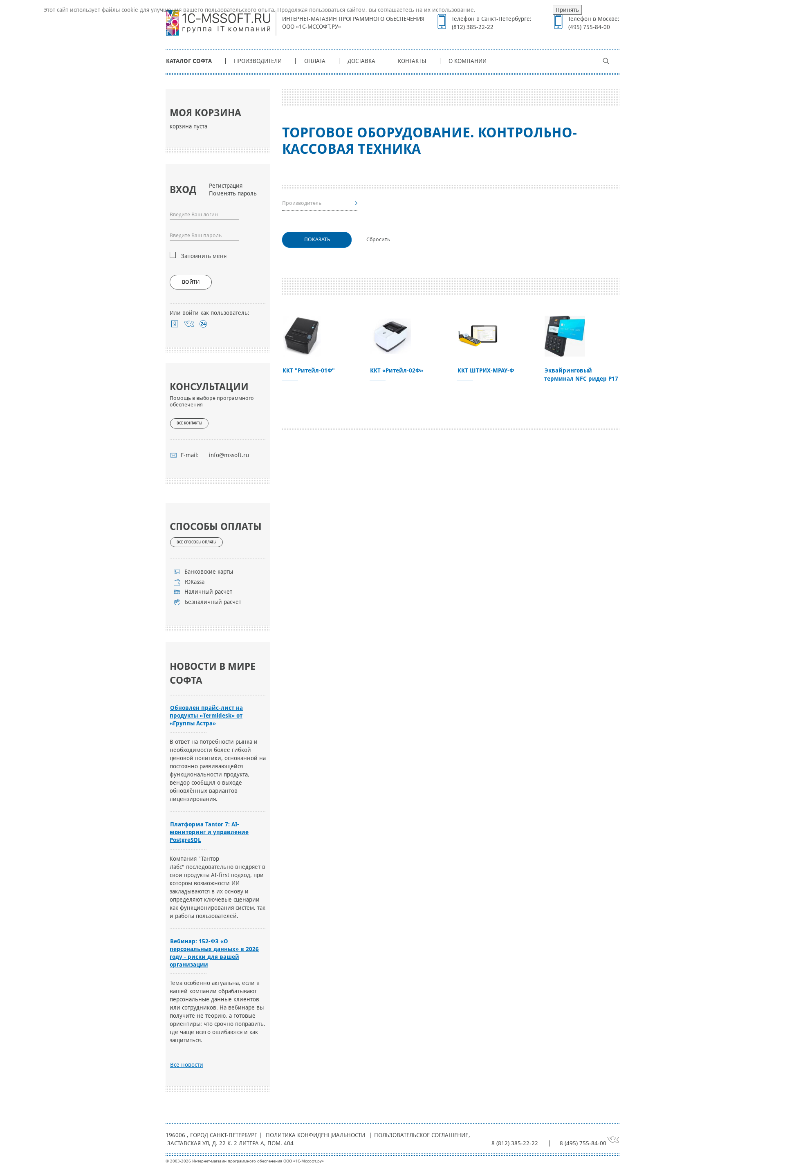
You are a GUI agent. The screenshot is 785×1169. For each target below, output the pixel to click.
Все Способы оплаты (196, 542)
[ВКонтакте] (189, 324)
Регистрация (225, 185)
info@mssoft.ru (229, 455)
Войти (191, 282)
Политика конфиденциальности (315, 1135)
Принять (567, 10)
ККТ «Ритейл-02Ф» (396, 370)
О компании (468, 61)
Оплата (314, 61)
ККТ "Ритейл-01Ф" (309, 370)
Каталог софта (189, 61)
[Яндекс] (175, 324)
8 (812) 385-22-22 (514, 1143)
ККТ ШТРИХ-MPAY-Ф (486, 370)
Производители (258, 61)
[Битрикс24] (203, 324)
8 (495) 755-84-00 (583, 1143)
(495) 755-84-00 (589, 27)
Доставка (361, 61)
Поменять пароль (233, 193)
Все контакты (189, 423)
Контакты (412, 61)
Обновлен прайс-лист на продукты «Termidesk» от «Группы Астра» (206, 716)
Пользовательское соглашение (421, 1135)
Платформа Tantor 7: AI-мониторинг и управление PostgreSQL (209, 832)
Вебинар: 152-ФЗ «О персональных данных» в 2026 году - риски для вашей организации (214, 953)
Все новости (186, 1064)
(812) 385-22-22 (472, 27)
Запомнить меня (204, 256)
